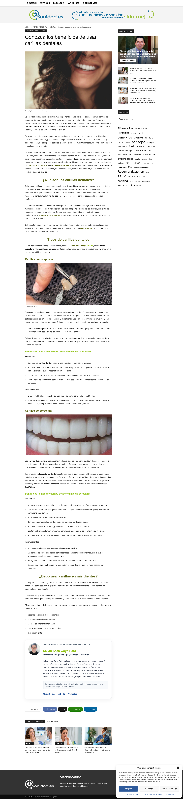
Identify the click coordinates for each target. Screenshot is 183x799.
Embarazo (137, 154)
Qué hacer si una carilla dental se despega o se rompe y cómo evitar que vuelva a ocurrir (37, 749)
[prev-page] (26, 757)
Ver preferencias (169, 789)
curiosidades (140, 150)
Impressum (170, 794)
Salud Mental (143, 177)
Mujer (150, 159)
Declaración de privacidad (153, 794)
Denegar (149, 789)
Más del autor (52, 721)
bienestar (140, 137)
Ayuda (141, 133)
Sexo (131, 181)
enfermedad (149, 154)
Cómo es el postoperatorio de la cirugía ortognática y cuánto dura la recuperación (97, 749)
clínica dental (86, 228)
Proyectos (72, 694)
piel (152, 163)
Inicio (27, 27)
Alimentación (125, 128)
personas (146, 163)
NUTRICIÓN (45, 3)
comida (127, 142)
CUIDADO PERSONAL (39, 27)
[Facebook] (141, 3)
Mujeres (121, 163)
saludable (133, 176)
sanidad (123, 180)
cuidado (121, 146)
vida (126, 186)
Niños (128, 163)
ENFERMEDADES (90, 3)
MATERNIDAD (73, 3)
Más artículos (49, 694)
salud (122, 176)
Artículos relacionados (35, 721)
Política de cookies (133, 794)
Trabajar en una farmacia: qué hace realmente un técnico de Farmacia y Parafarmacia (143, 90)
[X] (149, 3)
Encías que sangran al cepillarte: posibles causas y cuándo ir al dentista (66, 749)
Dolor (119, 155)
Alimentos (123, 132)
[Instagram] (145, 3)
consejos (138, 141)
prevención (125, 167)
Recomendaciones (131, 171)
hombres (144, 159)
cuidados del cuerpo (125, 150)
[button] (178, 768)
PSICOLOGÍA (58, 3)
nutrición (137, 163)
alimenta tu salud (141, 129)
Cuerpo (150, 142)
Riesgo (148, 172)
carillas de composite (37, 165)
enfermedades (125, 158)
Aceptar (128, 789)
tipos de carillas (78, 246)
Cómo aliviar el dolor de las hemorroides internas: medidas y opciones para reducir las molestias (143, 100)
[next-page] (30, 757)
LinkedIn (61, 694)
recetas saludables (141, 167)
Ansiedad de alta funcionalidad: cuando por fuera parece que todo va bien (143, 70)
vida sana (135, 185)
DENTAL (53, 27)
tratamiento (146, 181)
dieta (150, 150)
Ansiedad (134, 133)
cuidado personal (135, 146)
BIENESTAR (32, 3)
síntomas (138, 181)
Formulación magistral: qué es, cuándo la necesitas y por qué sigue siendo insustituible (143, 80)
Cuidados (151, 146)
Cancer (151, 138)
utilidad (121, 185)
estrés (137, 159)
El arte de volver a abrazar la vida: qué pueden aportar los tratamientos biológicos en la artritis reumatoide (138, 54)
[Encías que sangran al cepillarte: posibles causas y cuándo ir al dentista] (68, 736)
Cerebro (120, 142)
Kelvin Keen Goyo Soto (59, 651)
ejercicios (127, 154)
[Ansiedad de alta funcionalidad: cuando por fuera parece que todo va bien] (123, 70)
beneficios (125, 137)
